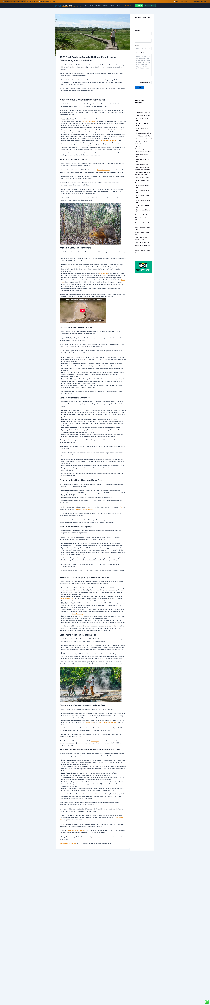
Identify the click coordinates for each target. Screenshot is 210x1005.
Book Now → (204, 1)
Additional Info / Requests (142, 53)
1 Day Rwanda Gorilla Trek (142, 112)
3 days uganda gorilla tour (143, 133)
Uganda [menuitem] (105, 5)
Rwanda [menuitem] (98, 5)
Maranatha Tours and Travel (84, 509)
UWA (121, 507)
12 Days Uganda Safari (142, 242)
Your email (137, 38)
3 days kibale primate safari (143, 139)
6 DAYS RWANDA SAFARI (142, 177)
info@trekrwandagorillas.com (48, 1)
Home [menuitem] (86, 5)
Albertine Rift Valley (89, 121)
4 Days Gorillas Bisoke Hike (143, 152)
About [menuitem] (91, 5)
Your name (137, 30)
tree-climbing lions (67, 599)
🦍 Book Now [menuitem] (127, 5)
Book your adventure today (68, 843)
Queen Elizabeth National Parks (106, 722)
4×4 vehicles (95, 741)
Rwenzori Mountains (103, 170)
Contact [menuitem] (118, 5)
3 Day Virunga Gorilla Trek (142, 136)
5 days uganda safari (141, 164)
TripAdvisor (197, 1)
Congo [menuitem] (112, 5)
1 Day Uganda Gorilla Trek (142, 115)
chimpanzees (103, 273)
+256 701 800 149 (33, 1)
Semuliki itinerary (77, 614)
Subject (137, 45)
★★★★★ (150, 5)
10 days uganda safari (141, 215)
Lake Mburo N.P (89, 722)
